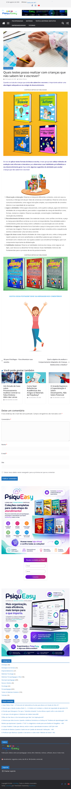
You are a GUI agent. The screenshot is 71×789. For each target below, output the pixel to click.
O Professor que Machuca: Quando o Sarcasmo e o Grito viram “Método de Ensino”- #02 (28, 732)
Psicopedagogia (17, 21)
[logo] (10, 745)
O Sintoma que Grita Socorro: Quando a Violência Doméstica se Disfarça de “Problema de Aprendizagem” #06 (34, 720)
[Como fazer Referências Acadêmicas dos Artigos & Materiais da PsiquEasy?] (35, 374)
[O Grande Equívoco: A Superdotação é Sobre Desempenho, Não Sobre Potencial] (59, 374)
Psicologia (4, 686)
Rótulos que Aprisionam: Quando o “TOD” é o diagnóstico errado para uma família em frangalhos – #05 (32, 723)
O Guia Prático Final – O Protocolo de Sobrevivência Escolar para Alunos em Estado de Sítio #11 (30, 705)
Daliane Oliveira (22, 79)
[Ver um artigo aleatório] (67, 23)
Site (2, 462)
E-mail (4, 454)
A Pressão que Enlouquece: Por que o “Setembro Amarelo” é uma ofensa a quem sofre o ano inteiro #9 (32, 711)
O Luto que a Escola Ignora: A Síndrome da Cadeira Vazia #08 (19, 714)
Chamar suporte (9, 771)
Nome (4, 445)
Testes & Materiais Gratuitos (46, 21)
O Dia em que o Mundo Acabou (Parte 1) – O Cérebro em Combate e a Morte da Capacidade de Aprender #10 (34, 708)
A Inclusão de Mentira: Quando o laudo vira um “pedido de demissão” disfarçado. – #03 (27, 729)
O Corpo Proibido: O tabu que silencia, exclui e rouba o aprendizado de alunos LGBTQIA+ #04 (29, 726)
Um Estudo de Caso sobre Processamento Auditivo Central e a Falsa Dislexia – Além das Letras (11, 391)
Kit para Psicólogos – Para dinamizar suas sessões (18, 360)
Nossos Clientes (6, 683)
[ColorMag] (3, 23)
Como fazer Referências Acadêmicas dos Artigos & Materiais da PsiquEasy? (35, 390)
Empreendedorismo (19, 25)
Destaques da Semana (8, 668)
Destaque (4, 665)
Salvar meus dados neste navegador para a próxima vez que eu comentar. (29, 472)
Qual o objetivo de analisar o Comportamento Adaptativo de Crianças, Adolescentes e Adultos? (53, 362)
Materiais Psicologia (7, 674)
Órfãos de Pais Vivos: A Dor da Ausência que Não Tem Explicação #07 (22, 717)
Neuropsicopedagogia (8, 680)
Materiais (29, 21)
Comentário (6, 419)
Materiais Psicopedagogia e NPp (11, 677)
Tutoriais (32, 25)
